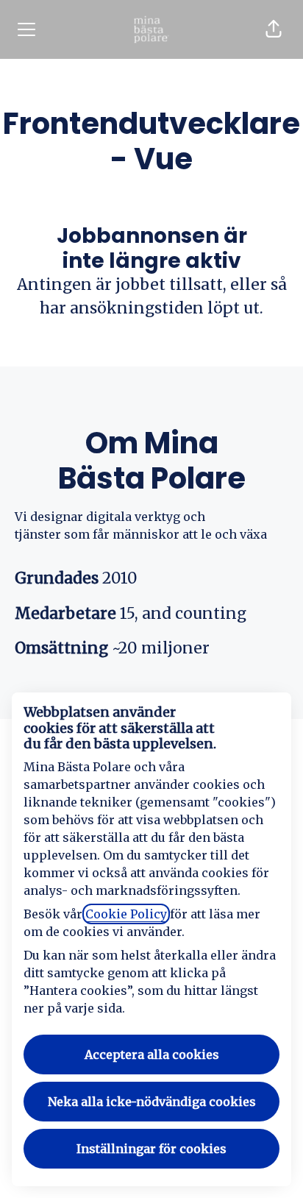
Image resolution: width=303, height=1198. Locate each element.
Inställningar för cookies (151, 1148)
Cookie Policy (126, 914)
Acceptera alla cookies (152, 1054)
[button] (273, 29)
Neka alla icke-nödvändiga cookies (152, 1101)
